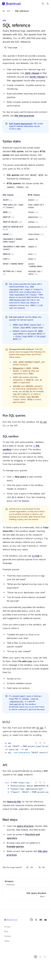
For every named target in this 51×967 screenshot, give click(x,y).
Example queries (15, 846)
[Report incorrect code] (36, 743)
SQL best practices (24, 115)
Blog (6, 931)
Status (6, 941)
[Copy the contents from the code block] (40, 743)
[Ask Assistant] (44, 743)
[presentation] (25, 748)
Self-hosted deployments (21, 123)
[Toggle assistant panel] (48, 3)
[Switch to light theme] (40, 957)
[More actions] (21, 47)
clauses (32, 73)
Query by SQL (14, 801)
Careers (7, 936)
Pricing (7, 927)
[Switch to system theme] (35, 957)
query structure (25, 826)
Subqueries (18, 368)
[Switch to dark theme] (45, 957)
